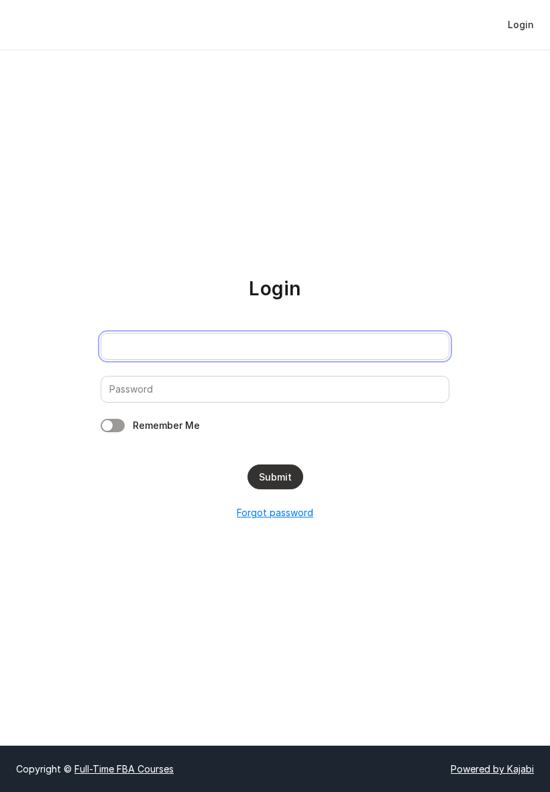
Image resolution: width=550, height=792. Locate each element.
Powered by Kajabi (492, 769)
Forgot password (275, 512)
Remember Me (166, 425)
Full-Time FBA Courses (124, 769)
